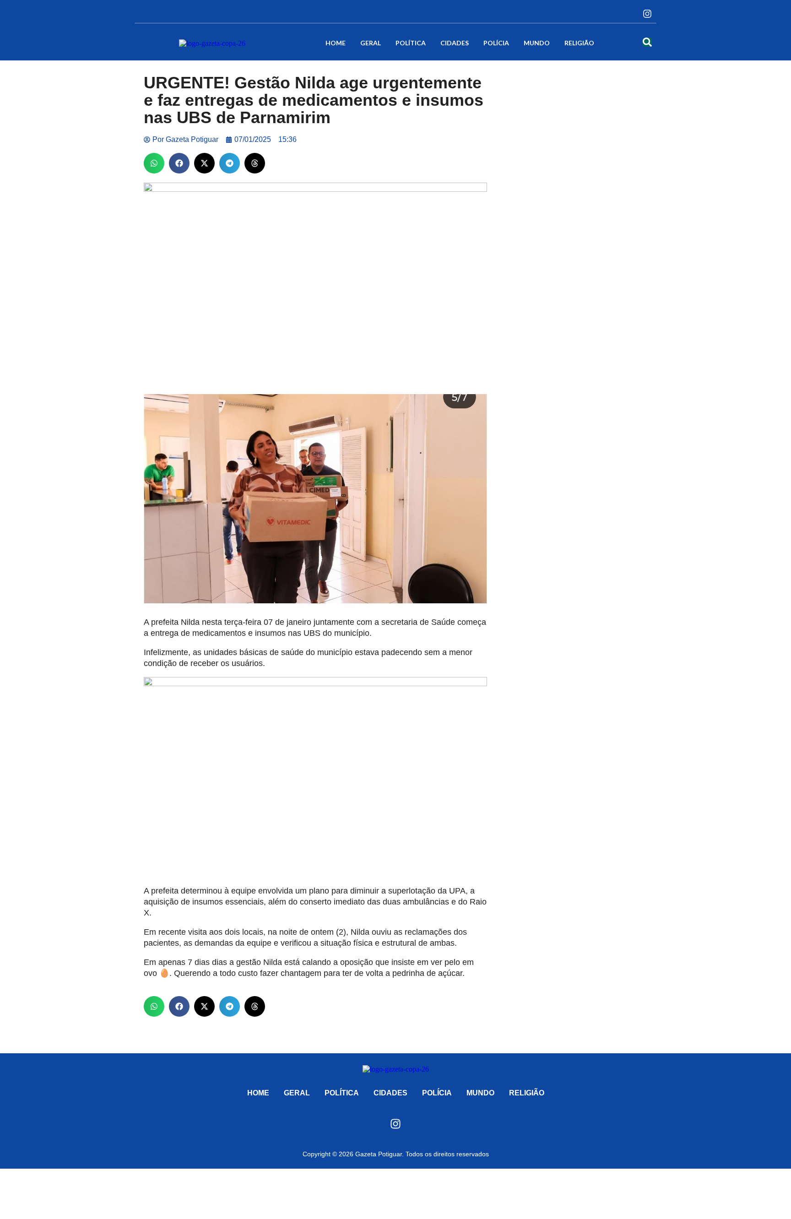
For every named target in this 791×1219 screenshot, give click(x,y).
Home (335, 43)
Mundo (537, 43)
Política (411, 43)
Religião (579, 43)
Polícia (496, 43)
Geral (370, 43)
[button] (154, 163)
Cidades (454, 43)
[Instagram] (647, 14)
